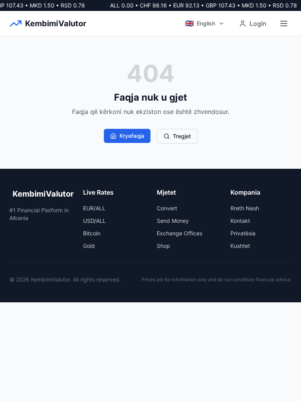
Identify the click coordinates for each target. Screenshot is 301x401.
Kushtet (240, 245)
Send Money (173, 220)
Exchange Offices (179, 233)
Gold (89, 245)
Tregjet (182, 136)
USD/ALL (94, 220)
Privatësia (243, 233)
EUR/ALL (94, 208)
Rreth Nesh (244, 208)
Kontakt (240, 220)
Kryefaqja (132, 135)
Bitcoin (91, 233)
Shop (163, 245)
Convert (167, 208)
